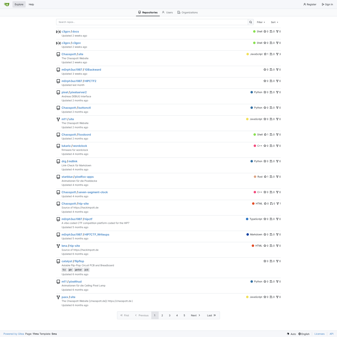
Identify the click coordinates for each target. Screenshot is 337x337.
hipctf (88, 219)
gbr (70, 269)
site (80, 54)
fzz (64, 269)
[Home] (7, 4)
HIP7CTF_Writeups (96, 234)
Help (31, 4)
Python (258, 92)
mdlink (72, 161)
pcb (86, 269)
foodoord (84, 134)
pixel (65, 92)
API (331, 333)
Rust (260, 176)
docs (75, 31)
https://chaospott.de (119, 300)
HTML (259, 203)
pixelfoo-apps (84, 176)
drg (64, 161)
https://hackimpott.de (85, 207)
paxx (65, 297)
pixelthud (75, 281)
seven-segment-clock (93, 192)
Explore (19, 4)
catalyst (67, 261)
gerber (78, 269)
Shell (259, 31)
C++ (259, 145)
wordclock (80, 146)
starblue (67, 176)
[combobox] (261, 22)
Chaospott (69, 54)
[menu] (291, 333)
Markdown (256, 234)
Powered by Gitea (14, 333)
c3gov (66, 31)
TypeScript (256, 218)
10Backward (92, 69)
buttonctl (84, 107)
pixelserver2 (78, 92)
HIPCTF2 (90, 81)
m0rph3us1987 (72, 69)
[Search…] (251, 22)
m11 (64, 119)
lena (64, 245)
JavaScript (256, 54)
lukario (66, 146)
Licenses (320, 333)
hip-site (83, 203)
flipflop (79, 261)
